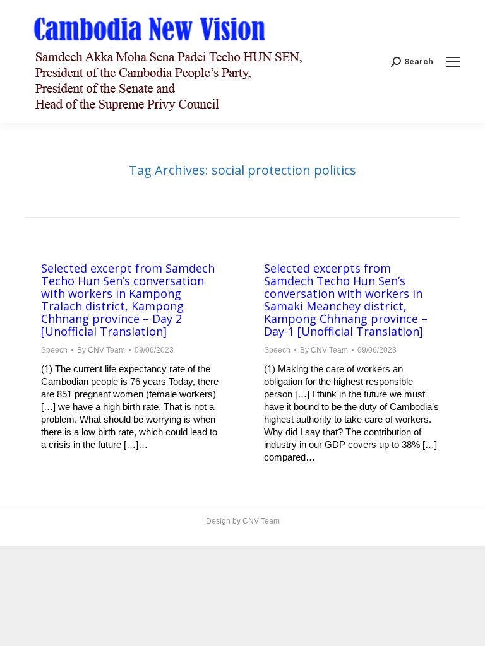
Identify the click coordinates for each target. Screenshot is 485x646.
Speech (54, 350)
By (101, 350)
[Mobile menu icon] (453, 62)
